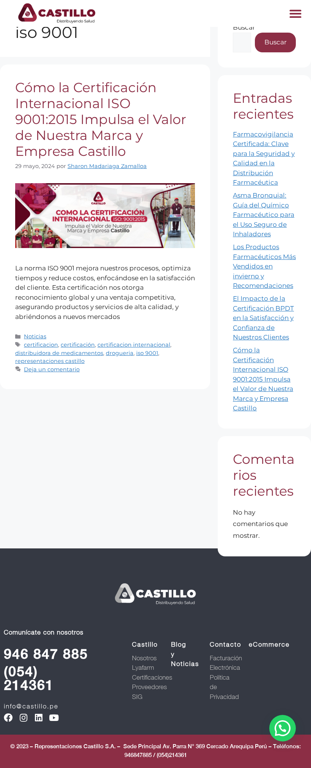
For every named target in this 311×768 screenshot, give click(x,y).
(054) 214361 (29, 678)
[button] (295, 13)
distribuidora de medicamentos (59, 353)
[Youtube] (53, 717)
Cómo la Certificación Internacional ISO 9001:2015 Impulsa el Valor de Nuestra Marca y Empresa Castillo (100, 119)
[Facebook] (8, 717)
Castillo (145, 644)
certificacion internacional (133, 344)
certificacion (41, 344)
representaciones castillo (50, 361)
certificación (78, 344)
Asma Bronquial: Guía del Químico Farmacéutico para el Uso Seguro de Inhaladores (263, 215)
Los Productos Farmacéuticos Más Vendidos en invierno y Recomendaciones (264, 266)
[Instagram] (23, 717)
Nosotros (144, 658)
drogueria (120, 353)
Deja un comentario (52, 369)
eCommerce (269, 644)
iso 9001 (147, 353)
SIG (137, 696)
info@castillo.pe (31, 706)
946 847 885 (46, 654)
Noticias (35, 336)
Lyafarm (143, 667)
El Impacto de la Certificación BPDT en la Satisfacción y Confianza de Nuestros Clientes (263, 318)
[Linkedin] (38, 717)
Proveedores (149, 687)
